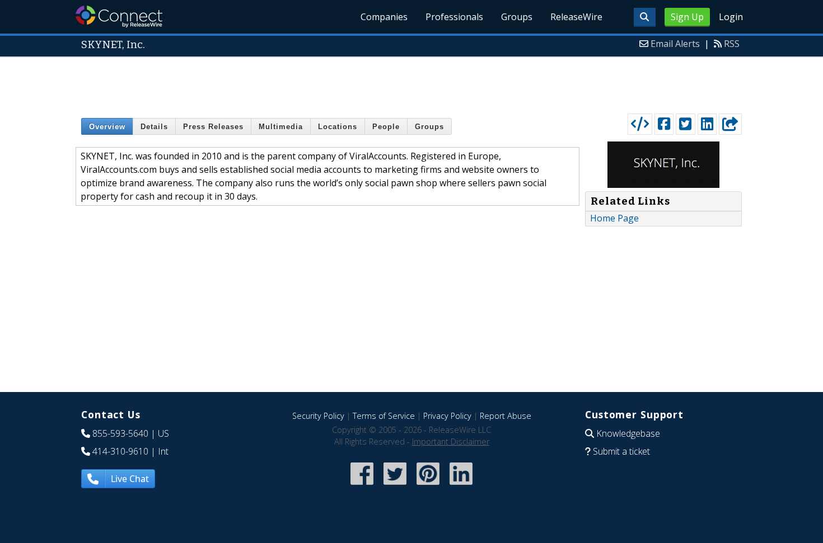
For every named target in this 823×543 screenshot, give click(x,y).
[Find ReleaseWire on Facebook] (362, 485)
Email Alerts (675, 43)
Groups (516, 17)
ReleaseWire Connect (119, 16)
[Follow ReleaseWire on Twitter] (395, 485)
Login (731, 17)
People (386, 126)
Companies (384, 17)
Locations (337, 126)
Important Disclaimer (450, 441)
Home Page (614, 218)
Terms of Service (384, 415)
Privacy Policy (447, 415)
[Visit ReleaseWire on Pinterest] (428, 485)
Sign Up (687, 17)
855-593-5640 (120, 433)
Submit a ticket (621, 451)
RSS (732, 43)
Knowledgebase (628, 433)
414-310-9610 (120, 451)
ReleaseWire (576, 17)
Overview (107, 126)
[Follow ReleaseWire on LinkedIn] (461, 485)
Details (154, 126)
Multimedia (281, 126)
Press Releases (213, 126)
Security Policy (318, 415)
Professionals (454, 17)
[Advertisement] (411, 83)
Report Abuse (505, 415)
